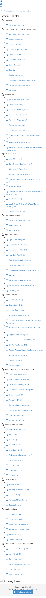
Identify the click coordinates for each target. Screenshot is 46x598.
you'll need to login (31, 589)
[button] (1, 2)
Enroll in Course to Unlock (23, 592)
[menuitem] (1, 5)
